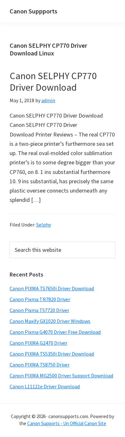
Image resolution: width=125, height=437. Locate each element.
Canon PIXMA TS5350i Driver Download (52, 353)
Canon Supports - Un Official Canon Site (66, 423)
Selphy (43, 224)
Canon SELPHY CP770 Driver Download (53, 81)
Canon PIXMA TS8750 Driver (40, 364)
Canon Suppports (33, 11)
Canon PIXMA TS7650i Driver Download (52, 288)
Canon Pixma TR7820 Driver (40, 299)
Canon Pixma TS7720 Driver (39, 310)
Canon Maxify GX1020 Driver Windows (50, 321)
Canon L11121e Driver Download (45, 386)
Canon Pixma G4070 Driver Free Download (55, 332)
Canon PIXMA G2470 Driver (38, 343)
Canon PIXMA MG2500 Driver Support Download (61, 375)
